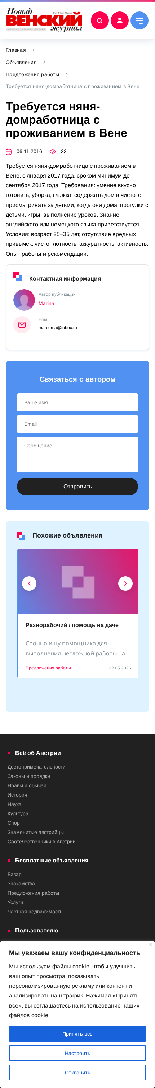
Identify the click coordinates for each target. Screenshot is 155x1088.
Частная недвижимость (35, 911)
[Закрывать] (150, 944)
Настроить (77, 1053)
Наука (15, 804)
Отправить (77, 486)
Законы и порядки (29, 776)
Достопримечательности (37, 767)
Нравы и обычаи (27, 785)
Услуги (15, 902)
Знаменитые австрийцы (36, 832)
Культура (18, 813)
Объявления (21, 62)
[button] (29, 585)
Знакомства (21, 883)
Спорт (15, 823)
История (17, 795)
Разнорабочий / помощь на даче (72, 625)
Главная (16, 50)
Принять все (77, 1034)
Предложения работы (32, 74)
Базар (15, 874)
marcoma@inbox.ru (58, 327)
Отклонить (77, 1072)
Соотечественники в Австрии (42, 841)
